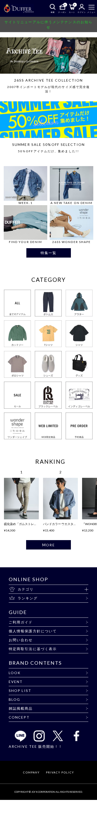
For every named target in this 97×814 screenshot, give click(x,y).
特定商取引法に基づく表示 (33, 649)
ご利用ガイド (21, 622)
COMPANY (31, 772)
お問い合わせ (21, 640)
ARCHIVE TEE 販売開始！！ (35, 746)
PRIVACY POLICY (60, 772)
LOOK (15, 673)
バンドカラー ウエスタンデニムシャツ (68, 524)
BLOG (14, 699)
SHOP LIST (20, 690)
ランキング (28, 598)
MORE (48, 545)
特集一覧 (48, 253)
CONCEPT (19, 717)
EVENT (16, 682)
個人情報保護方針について (33, 631)
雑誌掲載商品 (21, 708)
